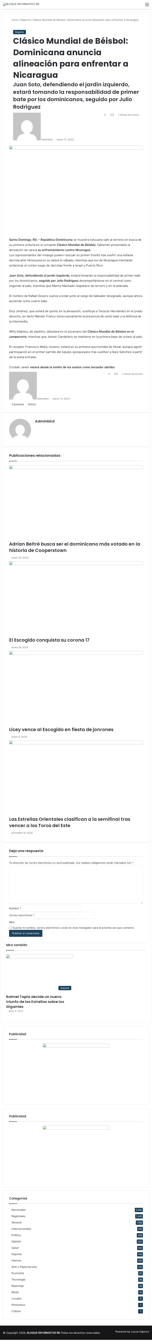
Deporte (19, 31)
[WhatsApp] (7, 1341)
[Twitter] (4, 1341)
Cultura (16, 1311)
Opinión (16, 1241)
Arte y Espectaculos (24, 1266)
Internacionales (21, 1228)
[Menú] (147, 5)
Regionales (18, 1216)
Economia (17, 1273)
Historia (16, 1260)
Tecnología (18, 1279)
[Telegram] (9, 1341)
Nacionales (18, 1209)
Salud (15, 1247)
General (16, 1222)
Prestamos (18, 1304)
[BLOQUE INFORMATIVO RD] (21, 4)
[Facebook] (1, 1341)
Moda (15, 1292)
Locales (16, 1298)
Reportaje (17, 1285)
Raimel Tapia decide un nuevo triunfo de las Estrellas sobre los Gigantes (35, 1001)
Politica (16, 1235)
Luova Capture (140, 1331)
